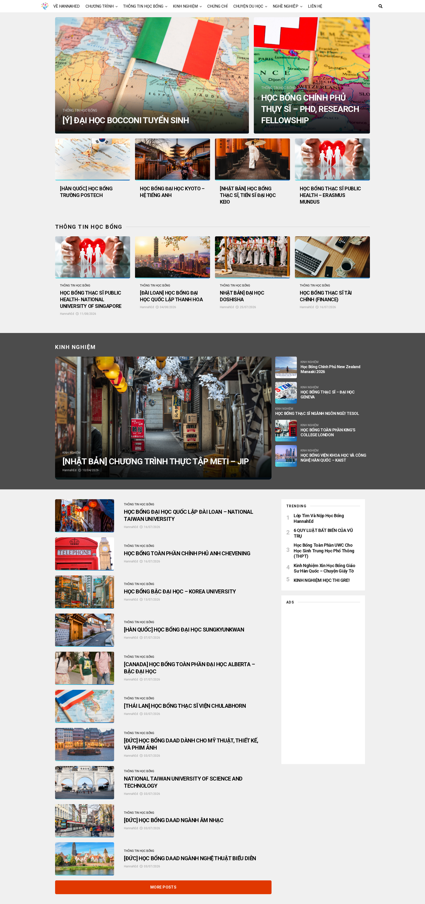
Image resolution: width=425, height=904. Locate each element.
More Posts (163, 887)
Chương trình (100, 6)
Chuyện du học (248, 6)
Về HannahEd (66, 6)
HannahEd (67, 314)
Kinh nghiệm (185, 6)
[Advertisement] (323, 683)
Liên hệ (315, 6)
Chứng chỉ (217, 6)
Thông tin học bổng (143, 6)
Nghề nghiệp (285, 6)
